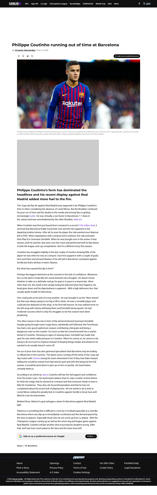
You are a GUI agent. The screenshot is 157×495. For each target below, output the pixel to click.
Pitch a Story (23, 467)
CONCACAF (88, 4)
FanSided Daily (131, 463)
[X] (144, 3)
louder (32, 216)
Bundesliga (75, 4)
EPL (27, 4)
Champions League (58, 4)
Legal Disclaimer (132, 467)
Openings (54, 463)
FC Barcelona (31, 446)
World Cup (100, 4)
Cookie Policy (106, 467)
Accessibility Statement (28, 472)
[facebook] (139, 3)
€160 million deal (86, 225)
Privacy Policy (56, 467)
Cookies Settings (81, 472)
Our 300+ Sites (107, 463)
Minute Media (17, 479)
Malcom (78, 219)
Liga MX (34, 4)
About (19, 463)
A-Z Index (54, 472)
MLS (110, 4)
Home (19, 446)
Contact (77, 463)
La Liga (44, 4)
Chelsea (37, 358)
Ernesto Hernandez (25, 50)
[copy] (32, 56)
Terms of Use (79, 467)
